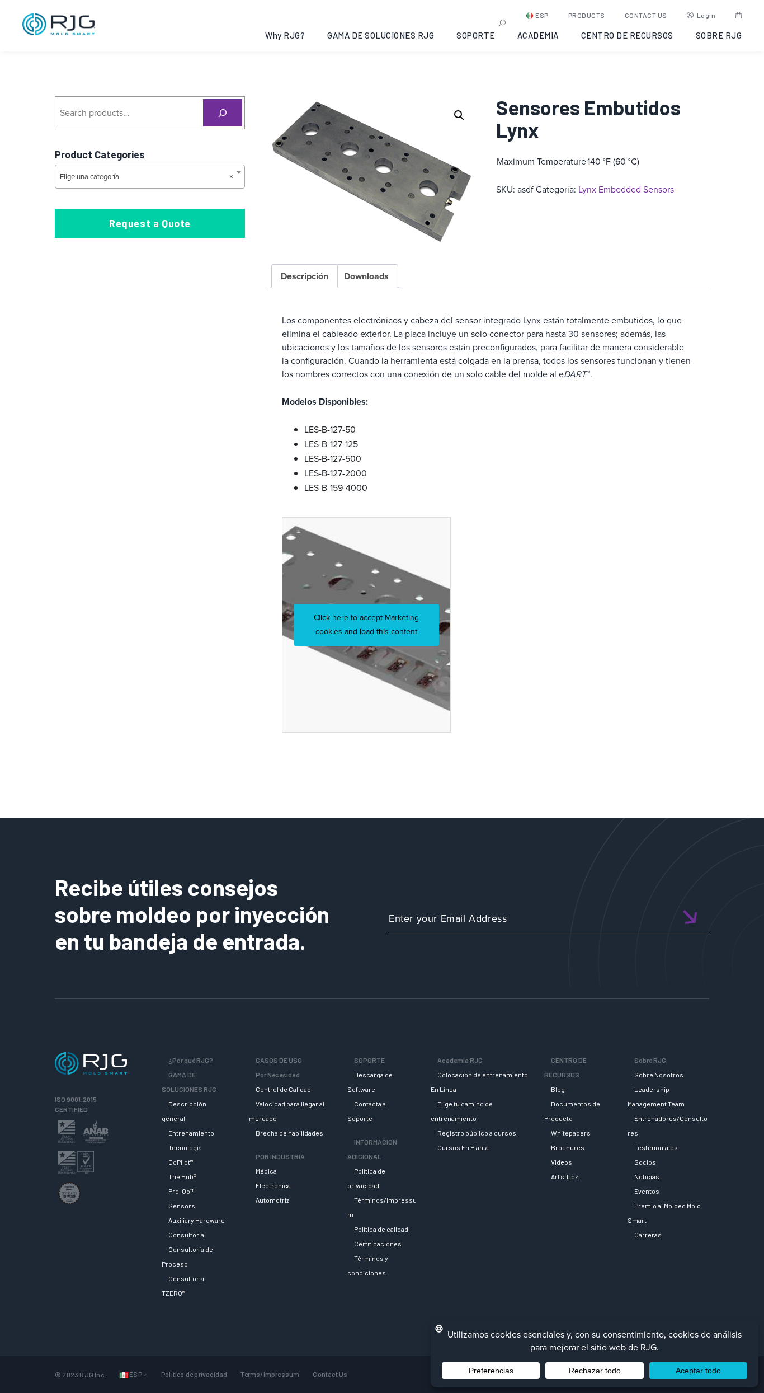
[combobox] (150, 177)
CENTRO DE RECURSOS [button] (627, 35)
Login (706, 15)
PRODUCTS (586, 15)
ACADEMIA (538, 35)
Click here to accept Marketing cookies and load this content (366, 625)
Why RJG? (285, 35)
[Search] (223, 112)
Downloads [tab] (366, 276)
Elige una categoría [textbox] (146, 176)
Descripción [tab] (304, 276)
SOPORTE (475, 35)
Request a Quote (150, 223)
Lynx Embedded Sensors (626, 189)
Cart (738, 15)
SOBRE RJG (719, 35)
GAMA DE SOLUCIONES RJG (380, 35)
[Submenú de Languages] (146, 1375)
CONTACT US (646, 15)
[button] (459, 115)
